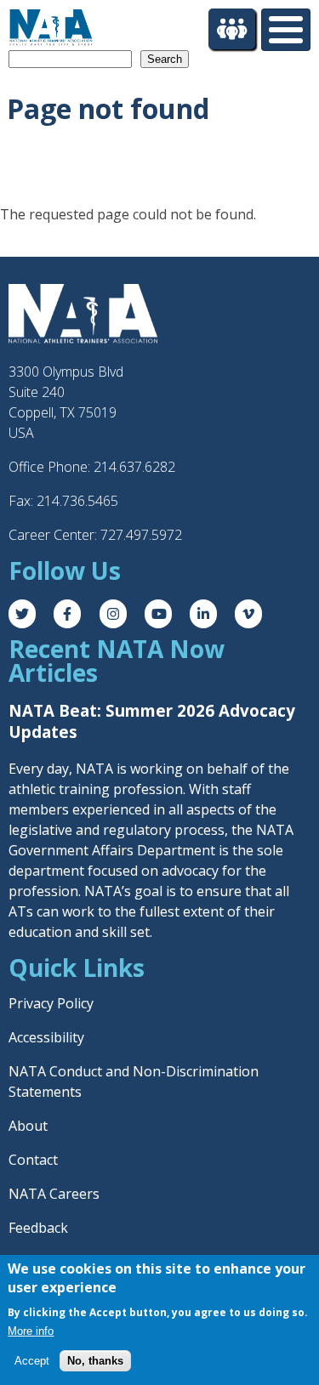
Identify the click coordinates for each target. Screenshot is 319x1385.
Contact (33, 1159)
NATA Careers (54, 1193)
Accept (31, 1360)
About (28, 1125)
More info (31, 1331)
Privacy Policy (51, 1003)
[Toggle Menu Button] (285, 30)
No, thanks (95, 1360)
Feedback (38, 1227)
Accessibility (46, 1037)
